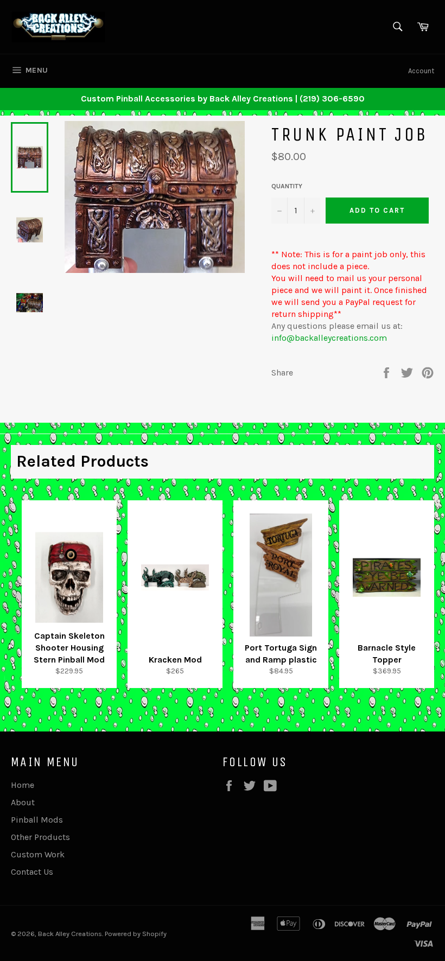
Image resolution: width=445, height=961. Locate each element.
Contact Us (32, 872)
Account (421, 71)
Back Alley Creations (70, 934)
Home (22, 785)
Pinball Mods (37, 819)
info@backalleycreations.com (329, 338)
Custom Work (38, 854)
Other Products (40, 837)
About (23, 802)
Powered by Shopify (136, 934)
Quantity (286, 186)
